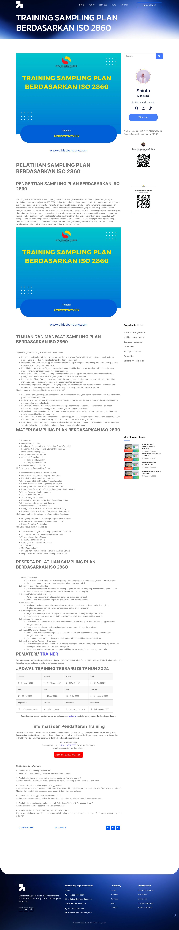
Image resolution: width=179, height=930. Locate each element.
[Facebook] (136, 108)
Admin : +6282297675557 (68, 754)
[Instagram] (143, 108)
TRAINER (49, 654)
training (72, 716)
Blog (114, 5)
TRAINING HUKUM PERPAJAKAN (149, 463)
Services (103, 5)
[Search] (159, 56)
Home (81, 5)
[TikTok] (150, 108)
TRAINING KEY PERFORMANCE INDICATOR (148, 446)
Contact (124, 5)
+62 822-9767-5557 (67, 745)
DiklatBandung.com (98, 923)
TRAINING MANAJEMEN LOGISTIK (151, 454)
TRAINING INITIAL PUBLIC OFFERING (152, 472)
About (92, 5)
